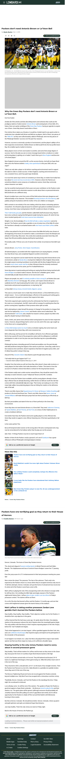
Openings (20, 739)
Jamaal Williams (10, 395)
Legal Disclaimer (36, 744)
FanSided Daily (22, 742)
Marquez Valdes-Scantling (48, 391)
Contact (33, 739)
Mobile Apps (10, 742)
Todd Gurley (19, 313)
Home (6, 499)
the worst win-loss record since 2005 (22, 180)
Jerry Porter (18, 248)
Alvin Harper (26, 248)
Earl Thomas (22, 410)
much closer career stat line (19, 264)
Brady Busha (8, 32)
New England (47, 155)
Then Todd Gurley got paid (13, 213)
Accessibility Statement (51, 744)
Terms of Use (10, 744)
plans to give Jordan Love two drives (37, 595)
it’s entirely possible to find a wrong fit (34, 278)
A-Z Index (9, 747)
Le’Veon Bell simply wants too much (16, 328)
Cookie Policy (21, 744)
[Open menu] (4, 2)
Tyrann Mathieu (11, 410)
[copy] (14, 36)
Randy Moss (23, 260)
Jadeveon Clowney (53, 407)
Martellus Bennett (13, 281)
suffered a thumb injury (18, 633)
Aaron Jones (50, 393)
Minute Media (10, 751)
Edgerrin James (37, 289)
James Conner (24, 311)
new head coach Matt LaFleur (45, 225)
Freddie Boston (9, 518)
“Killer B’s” (10, 136)
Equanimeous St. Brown (31, 391)
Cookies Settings (22, 747)
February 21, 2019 (31, 361)
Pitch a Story (35, 742)
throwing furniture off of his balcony (44, 198)
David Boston (35, 248)
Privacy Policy (48, 742)
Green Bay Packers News (17, 499)
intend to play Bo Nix (46, 688)
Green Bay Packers (36, 126)
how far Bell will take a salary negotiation (37, 221)
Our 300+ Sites (48, 739)
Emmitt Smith (26, 289)
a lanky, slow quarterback (32, 163)
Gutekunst (45, 437)
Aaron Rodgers (9, 272)
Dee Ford (31, 410)
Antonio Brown (31, 124)
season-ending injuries (28, 566)
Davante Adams (19, 355)
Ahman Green (17, 289)
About (8, 739)
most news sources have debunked (32, 217)
